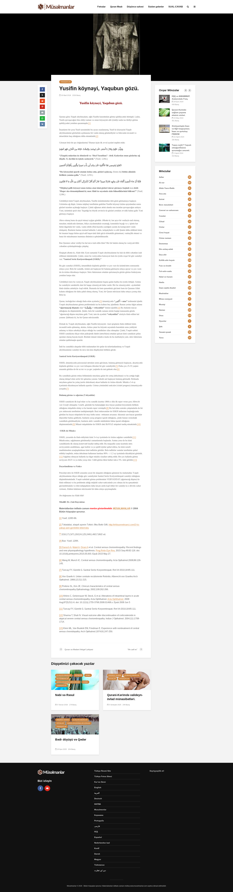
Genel (88, 675)
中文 (96, 832)
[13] (135, 460)
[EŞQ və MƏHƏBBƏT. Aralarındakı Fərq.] (164, 99)
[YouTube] (47, 788)
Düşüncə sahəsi (135, 7)
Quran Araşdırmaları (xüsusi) (68, 682)
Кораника (98, 815)
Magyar (97, 859)
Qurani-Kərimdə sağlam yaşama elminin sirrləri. (179, 112)
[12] (61, 457)
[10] (139, 424)
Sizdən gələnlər (156, 7)
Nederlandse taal (102, 843)
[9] (74, 424)
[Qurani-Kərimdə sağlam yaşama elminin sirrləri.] (164, 112)
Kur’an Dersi (100, 782)
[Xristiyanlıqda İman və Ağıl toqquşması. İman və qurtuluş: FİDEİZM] (164, 128)
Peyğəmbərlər (62, 678)
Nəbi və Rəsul (64, 695)
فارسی (97, 826)
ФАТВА (97, 804)
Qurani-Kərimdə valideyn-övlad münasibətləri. (125, 697)
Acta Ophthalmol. (115, 599)
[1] (89, 123)
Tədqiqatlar (65, 82)
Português (99, 821)
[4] (119, 308)
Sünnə (85, 682)
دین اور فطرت (100, 870)
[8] (107, 408)
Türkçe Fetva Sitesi (103, 776)
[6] (118, 369)
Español (98, 837)
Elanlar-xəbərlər (64, 675)
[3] (101, 301)
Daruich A (66, 547)
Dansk (97, 854)
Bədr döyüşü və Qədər (70, 739)
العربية (97, 793)
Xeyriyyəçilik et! (157, 771)
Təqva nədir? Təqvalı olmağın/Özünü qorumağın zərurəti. (181, 147)
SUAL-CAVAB (175, 7)
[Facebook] (40, 788)
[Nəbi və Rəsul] (75, 679)
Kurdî (96, 848)
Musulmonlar (100, 810)
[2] (97, 136)
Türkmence (99, 865)
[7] (67, 389)
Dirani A (84, 547)
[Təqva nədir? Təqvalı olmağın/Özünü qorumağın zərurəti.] (164, 147)
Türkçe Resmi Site (102, 771)
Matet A (76, 547)
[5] (117, 366)
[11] (134, 437)
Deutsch (98, 798)
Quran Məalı (116, 7)
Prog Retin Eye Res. (105, 550)
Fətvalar (101, 7)
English (97, 787)
